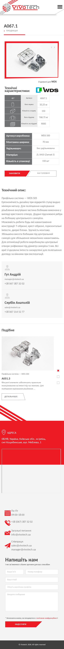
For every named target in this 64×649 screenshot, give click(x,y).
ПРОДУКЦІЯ (12, 31)
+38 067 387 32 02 (14, 283)
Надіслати (20, 624)
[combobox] (31, 587)
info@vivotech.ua (21, 534)
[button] (58, 370)
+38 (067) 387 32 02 (22, 522)
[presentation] (51, 47)
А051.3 (6, 378)
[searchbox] (31, 587)
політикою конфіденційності (47, 618)
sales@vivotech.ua (12, 307)
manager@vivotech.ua (14, 279)
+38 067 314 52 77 (14, 312)
